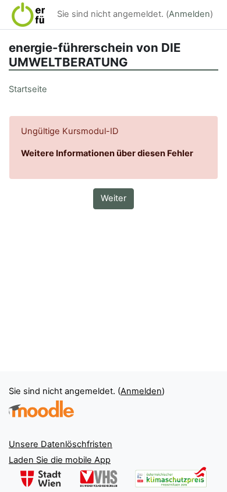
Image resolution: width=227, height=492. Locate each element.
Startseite (28, 89)
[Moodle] (41, 409)
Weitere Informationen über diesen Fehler (107, 153)
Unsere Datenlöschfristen (60, 444)
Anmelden (189, 14)
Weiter (113, 198)
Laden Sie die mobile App (60, 460)
